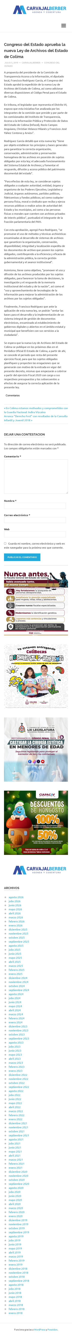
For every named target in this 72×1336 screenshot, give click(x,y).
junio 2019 (15, 1244)
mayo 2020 (15, 1199)
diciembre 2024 (18, 977)
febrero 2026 (16, 921)
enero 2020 (15, 1216)
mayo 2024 (15, 1006)
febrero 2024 (16, 1018)
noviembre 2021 (18, 1127)
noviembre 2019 (18, 1224)
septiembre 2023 (19, 1038)
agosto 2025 (16, 945)
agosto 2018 (16, 1284)
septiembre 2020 (19, 1183)
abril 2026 (15, 913)
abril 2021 (15, 1155)
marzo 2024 (16, 1014)
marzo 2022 (16, 1111)
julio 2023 (14, 1046)
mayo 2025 (15, 957)
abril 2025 (15, 961)
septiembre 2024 (19, 989)
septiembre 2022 (19, 1086)
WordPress (39, 1329)
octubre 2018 (17, 1276)
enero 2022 (15, 1119)
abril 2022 (15, 1107)
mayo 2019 (15, 1248)
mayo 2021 (15, 1151)
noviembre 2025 (18, 933)
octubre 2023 (17, 1034)
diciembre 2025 (18, 929)
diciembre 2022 (18, 1074)
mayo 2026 (15, 909)
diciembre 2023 (18, 1026)
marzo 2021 (16, 1159)
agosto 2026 (16, 897)
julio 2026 (14, 901)
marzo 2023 (16, 1062)
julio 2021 (14, 1143)
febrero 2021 (16, 1163)
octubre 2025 (17, 937)
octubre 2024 (17, 985)
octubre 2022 (17, 1082)
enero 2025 (15, 973)
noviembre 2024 (18, 981)
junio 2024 (15, 1002)
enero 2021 (15, 1167)
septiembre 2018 (19, 1280)
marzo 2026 (16, 917)
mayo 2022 (15, 1103)
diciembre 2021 (18, 1123)
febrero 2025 (16, 969)
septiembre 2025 (19, 941)
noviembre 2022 (18, 1078)
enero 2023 (15, 1070)
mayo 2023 (15, 1054)
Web (7, 529)
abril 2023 (15, 1058)
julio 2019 (14, 1240)
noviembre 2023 (18, 1030)
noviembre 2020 (18, 1175)
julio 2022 (14, 1094)
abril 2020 (15, 1203)
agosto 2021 (16, 1139)
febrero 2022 (16, 1115)
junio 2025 (15, 953)
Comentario (12, 456)
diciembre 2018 (18, 1268)
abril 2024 (15, 1010)
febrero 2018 (16, 1308)
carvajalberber (31, 62)
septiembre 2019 (19, 1232)
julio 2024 (14, 998)
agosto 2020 (16, 1187)
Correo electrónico (17, 515)
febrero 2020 (16, 1212)
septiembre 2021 (19, 1135)
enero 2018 (15, 1312)
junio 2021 (15, 1147)
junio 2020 (15, 1195)
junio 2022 (15, 1098)
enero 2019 (15, 1264)
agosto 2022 (16, 1090)
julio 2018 (14, 1288)
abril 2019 (15, 1252)
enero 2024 (15, 1022)
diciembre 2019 (18, 1220)
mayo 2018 (15, 1296)
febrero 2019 (16, 1260)
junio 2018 (15, 1292)
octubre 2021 (17, 1131)
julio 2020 (14, 1191)
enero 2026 (15, 925)
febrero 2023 (16, 1066)
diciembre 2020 (18, 1171)
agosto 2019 (16, 1236)
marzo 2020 (16, 1207)
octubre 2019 (17, 1228)
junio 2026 (15, 905)
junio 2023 (15, 1050)
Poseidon (52, 1329)
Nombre (10, 500)
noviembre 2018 (18, 1272)
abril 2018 (15, 1300)
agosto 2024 (16, 994)
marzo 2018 (16, 1304)
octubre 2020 (17, 1179)
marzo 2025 (16, 965)
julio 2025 (14, 949)
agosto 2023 (16, 1042)
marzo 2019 (16, 1256)
